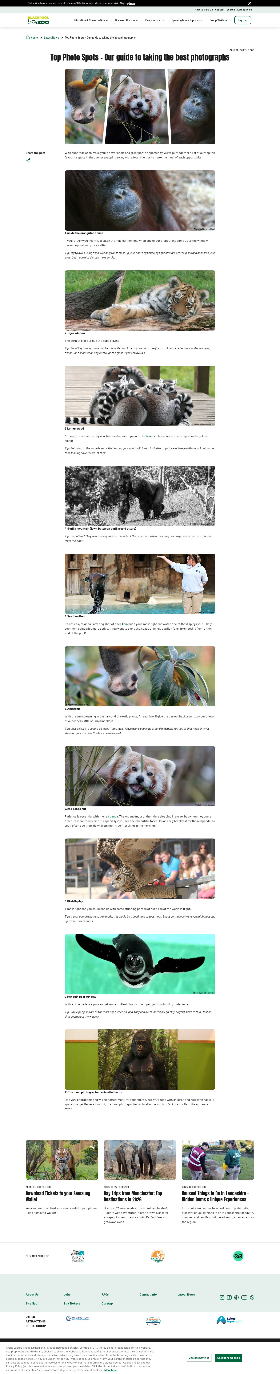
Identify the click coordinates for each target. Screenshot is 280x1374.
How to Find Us (204, 9)
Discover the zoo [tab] (125, 20)
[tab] (242, 20)
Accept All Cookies (228, 1357)
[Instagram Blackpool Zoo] (222, 1297)
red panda (111, 816)
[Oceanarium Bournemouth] (77, 1318)
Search (231, 9)
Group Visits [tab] (217, 20)
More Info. (110, 1370)
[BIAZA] (78, 1256)
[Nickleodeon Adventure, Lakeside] (153, 1321)
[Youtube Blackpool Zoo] (244, 1297)
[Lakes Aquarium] (229, 1319)
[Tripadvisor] (238, 1256)
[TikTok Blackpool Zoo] (236, 1297)
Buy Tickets (72, 1303)
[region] (140, 1358)
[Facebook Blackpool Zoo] (229, 1297)
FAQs (105, 1294)
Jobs (67, 1294)
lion (124, 624)
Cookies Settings (199, 1357)
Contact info (148, 1294)
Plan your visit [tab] (153, 20)
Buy (240, 20)
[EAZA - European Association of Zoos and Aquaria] (158, 1256)
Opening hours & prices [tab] (186, 20)
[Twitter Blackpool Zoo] (252, 1297)
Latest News (244, 9)
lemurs (150, 436)
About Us (32, 1294)
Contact (219, 9)
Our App (107, 1303)
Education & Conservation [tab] (89, 20)
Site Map (31, 1303)
